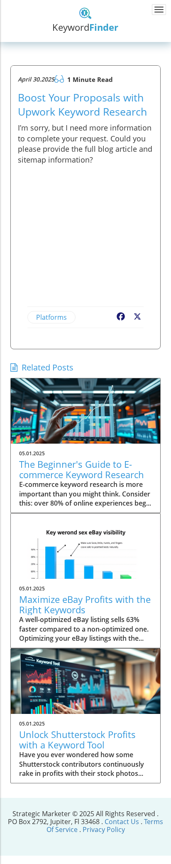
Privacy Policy (104, 829)
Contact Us (123, 821)
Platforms (51, 317)
